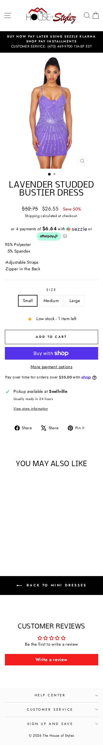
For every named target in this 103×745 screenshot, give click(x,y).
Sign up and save (50, 723)
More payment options (51, 367)
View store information (30, 408)
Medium (51, 300)
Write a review (51, 659)
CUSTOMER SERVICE (50, 709)
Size (51, 289)
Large (75, 300)
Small (28, 300)
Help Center (50, 695)
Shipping (32, 215)
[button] (51, 233)
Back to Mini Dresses (55, 585)
